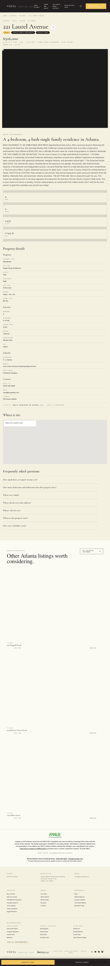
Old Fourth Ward (12, 928)
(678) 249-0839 (61, 859)
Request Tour (28, 962)
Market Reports (79, 897)
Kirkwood (76, 928)
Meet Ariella (45, 900)
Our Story (37, 6)
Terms (71, 952)
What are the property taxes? (15, 518)
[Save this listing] (53, 27)
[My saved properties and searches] (81, 6)
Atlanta (23, 15)
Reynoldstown (78, 931)
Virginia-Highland (12, 931)
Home (5, 15)
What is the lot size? (11, 510)
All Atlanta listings (88, 551)
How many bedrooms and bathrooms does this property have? (29, 487)
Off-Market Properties (14, 900)
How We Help (46, 6)
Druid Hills (43, 934)
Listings (13, 15)
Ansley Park (44, 931)
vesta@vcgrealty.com (75, 859)
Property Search (12, 903)
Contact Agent (82, 962)
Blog (75, 894)
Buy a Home (11, 894)
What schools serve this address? (17, 503)
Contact (43, 905)
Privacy (84, 951)
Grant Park (77, 934)
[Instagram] (92, 952)
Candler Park (44, 937)
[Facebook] (99, 952)
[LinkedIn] (102, 952)
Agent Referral (12, 911)
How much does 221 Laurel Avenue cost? (20, 479)
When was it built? (11, 495)
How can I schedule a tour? (14, 526)
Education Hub (69, 6)
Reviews (43, 903)
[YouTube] (95, 952)
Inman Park (10, 934)
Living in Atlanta (79, 900)
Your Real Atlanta (80, 903)
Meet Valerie (45, 897)
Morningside (44, 928)
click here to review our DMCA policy (33, 849)
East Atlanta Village (79, 937)
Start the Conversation (94, 6)
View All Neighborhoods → (18, 942)
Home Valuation (12, 908)
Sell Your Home (12, 897)
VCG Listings (11, 905)
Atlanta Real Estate (56, 6)
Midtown (10, 937)
